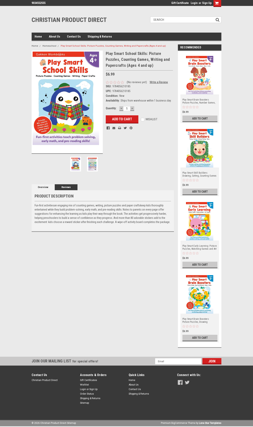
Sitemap (84, 403)
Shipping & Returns (100, 36)
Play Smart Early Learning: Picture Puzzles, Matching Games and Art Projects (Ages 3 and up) (199, 247)
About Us (54, 36)
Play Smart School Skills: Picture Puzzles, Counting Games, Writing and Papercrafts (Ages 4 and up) (113, 46)
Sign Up (206, 3)
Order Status (87, 393)
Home (38, 36)
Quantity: (111, 108)
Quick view (199, 91)
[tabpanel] (199, 88)
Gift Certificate (180, 3)
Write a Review (159, 82)
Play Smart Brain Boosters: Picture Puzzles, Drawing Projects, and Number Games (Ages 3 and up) (197, 321)
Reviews (66, 187)
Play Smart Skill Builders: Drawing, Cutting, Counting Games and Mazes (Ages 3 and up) (199, 174)
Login (194, 3)
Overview (43, 187)
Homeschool (49, 46)
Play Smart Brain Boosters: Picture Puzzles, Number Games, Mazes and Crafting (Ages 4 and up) (198, 101)
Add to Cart (200, 118)
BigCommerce (179, 423)
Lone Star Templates (210, 423)
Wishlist (84, 384)
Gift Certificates (88, 380)
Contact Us (74, 36)
